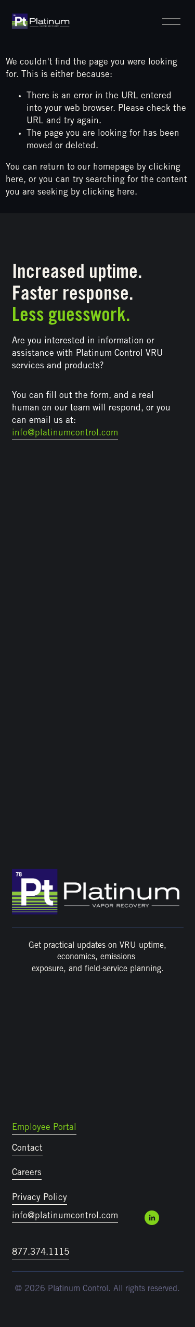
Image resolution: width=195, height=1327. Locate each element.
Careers (27, 1173)
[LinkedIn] (152, 1217)
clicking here (109, 192)
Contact (27, 1148)
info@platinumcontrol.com (65, 1216)
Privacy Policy (39, 1198)
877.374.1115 (40, 1252)
